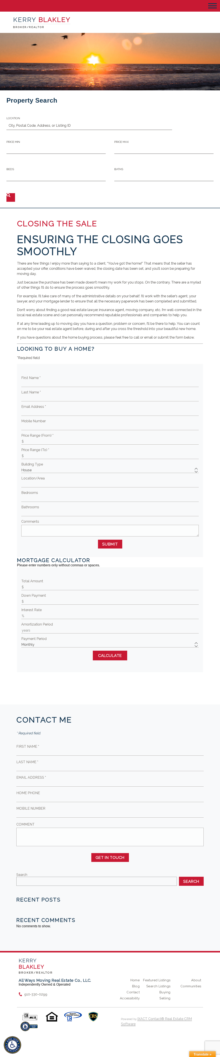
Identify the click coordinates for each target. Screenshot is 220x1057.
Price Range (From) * (37, 435)
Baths (118, 169)
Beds (10, 169)
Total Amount (32, 581)
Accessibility (130, 998)
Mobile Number (33, 421)
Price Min (13, 141)
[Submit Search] (10, 197)
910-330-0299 (35, 994)
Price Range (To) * (35, 450)
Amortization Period (37, 624)
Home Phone (28, 793)
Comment (25, 824)
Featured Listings (156, 980)
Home (135, 980)
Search (21, 875)
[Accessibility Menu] (12, 1044)
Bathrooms (30, 507)
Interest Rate (31, 610)
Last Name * (31, 392)
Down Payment (33, 595)
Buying (165, 992)
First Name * (31, 378)
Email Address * (33, 407)
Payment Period (34, 639)
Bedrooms (29, 493)
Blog (136, 986)
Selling (164, 998)
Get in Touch (110, 857)
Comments (30, 521)
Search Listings (158, 986)
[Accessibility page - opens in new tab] (29, 1028)
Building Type (32, 464)
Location (13, 118)
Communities (190, 986)
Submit (110, 544)
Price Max (121, 141)
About (196, 980)
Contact (133, 992)
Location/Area (33, 478)
